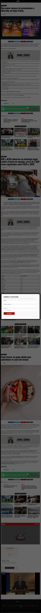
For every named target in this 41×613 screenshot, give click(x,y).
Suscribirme (9, 313)
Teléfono (5, 308)
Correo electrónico (7, 304)
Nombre (5, 300)
